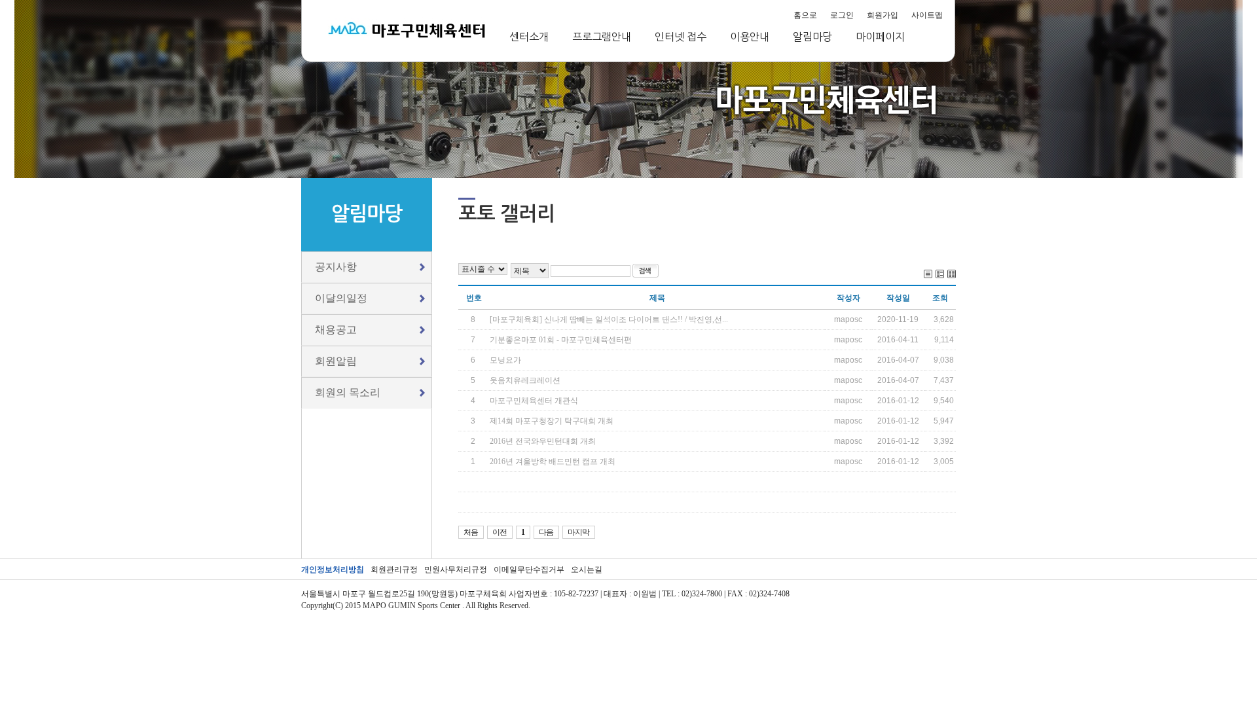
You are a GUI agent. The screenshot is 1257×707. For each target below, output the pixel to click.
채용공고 (336, 329)
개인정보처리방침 (332, 569)
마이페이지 (880, 36)
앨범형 (940, 274)
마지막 (578, 532)
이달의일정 (341, 298)
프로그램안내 (601, 36)
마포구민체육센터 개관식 (534, 400)
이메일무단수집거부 (529, 569)
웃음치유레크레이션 (525, 380)
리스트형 (928, 274)
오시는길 (586, 569)
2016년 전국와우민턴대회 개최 (543, 441)
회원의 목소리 (347, 392)
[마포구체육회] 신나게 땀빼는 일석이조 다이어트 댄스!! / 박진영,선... (609, 319)
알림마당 (812, 36)
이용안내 (749, 36)
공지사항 (336, 266)
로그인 (842, 15)
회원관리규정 (394, 569)
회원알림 (336, 361)
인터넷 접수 (680, 36)
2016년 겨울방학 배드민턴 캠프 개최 (552, 461)
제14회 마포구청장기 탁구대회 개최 (551, 421)
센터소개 (529, 36)
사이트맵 (927, 15)
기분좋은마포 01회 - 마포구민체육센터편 (561, 339)
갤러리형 (951, 274)
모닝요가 (505, 360)
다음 (546, 532)
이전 (499, 532)
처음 (471, 532)
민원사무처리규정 (455, 569)
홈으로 (805, 15)
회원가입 (882, 15)
